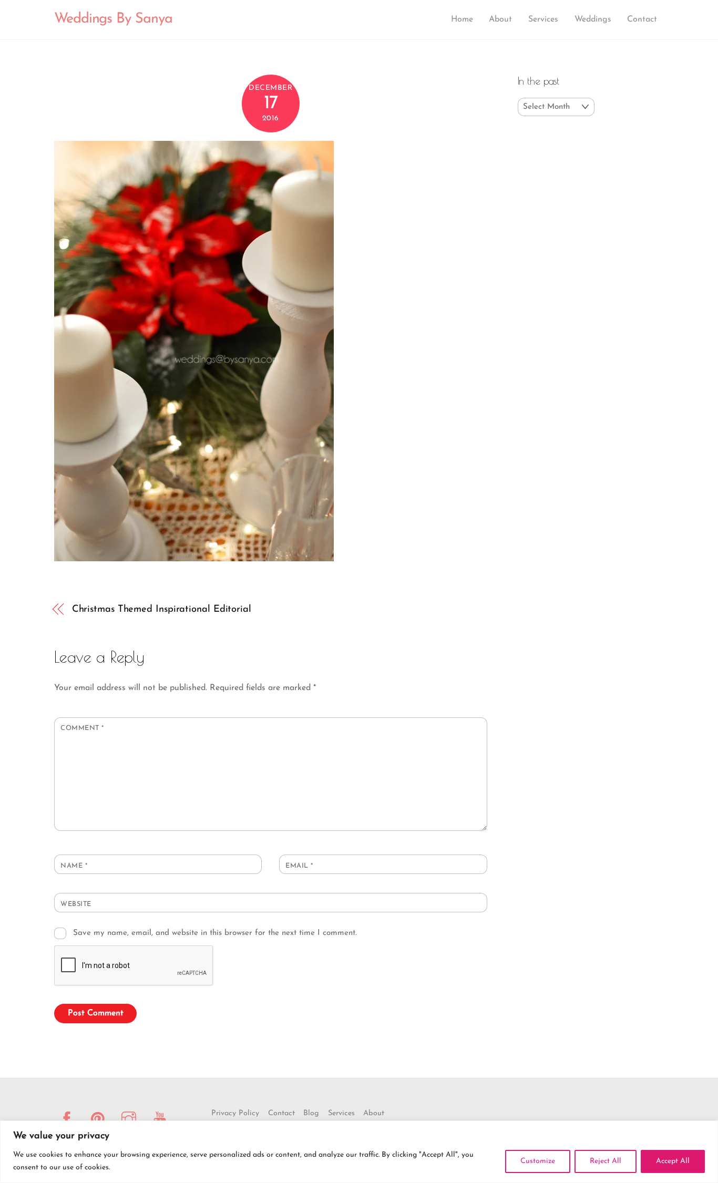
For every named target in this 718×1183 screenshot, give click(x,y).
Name (73, 865)
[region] (359, 1151)
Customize (537, 1161)
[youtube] (161, 1119)
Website (75, 904)
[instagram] (130, 1119)
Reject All (605, 1161)
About (500, 19)
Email (299, 865)
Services (543, 19)
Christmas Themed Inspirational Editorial (161, 609)
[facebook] (68, 1119)
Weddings (593, 19)
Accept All (673, 1161)
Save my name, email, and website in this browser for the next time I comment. (215, 933)
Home (462, 19)
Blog (311, 1113)
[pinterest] (99, 1119)
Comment (82, 728)
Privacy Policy (235, 1113)
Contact (642, 19)
